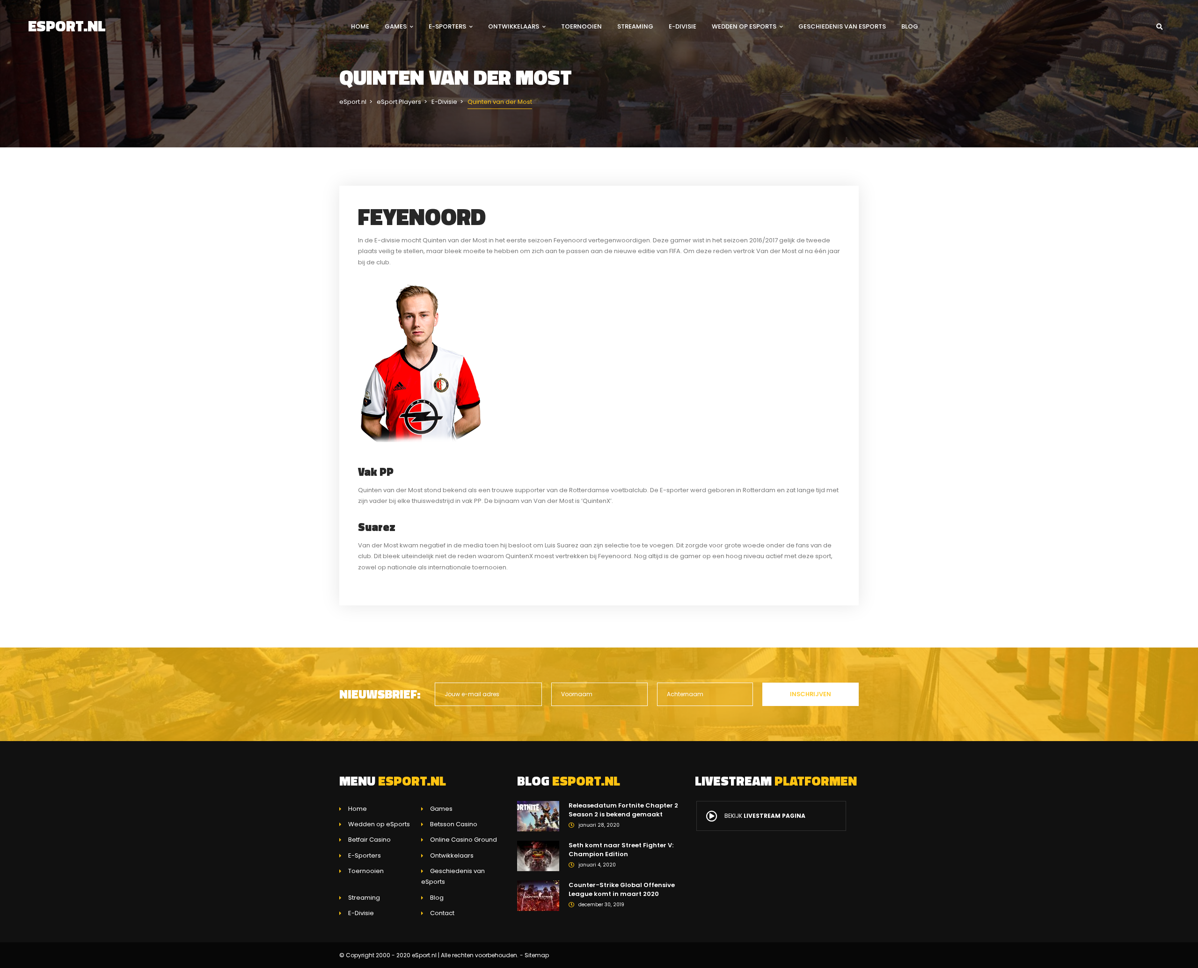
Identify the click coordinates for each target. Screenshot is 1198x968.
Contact (442, 913)
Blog (909, 26)
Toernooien (581, 26)
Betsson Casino (453, 824)
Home (360, 26)
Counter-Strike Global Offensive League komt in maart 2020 (622, 890)
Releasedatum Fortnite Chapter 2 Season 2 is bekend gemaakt (623, 810)
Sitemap (537, 955)
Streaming (635, 26)
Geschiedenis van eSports (842, 26)
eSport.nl (67, 25)
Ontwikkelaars (513, 26)
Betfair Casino (369, 839)
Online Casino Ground (463, 839)
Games (396, 26)
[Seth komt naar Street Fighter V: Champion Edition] (538, 855)
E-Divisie (682, 26)
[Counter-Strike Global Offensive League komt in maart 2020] (538, 895)
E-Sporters (447, 26)
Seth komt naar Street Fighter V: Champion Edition (621, 850)
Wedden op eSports (744, 26)
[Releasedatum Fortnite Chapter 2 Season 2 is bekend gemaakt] (538, 815)
